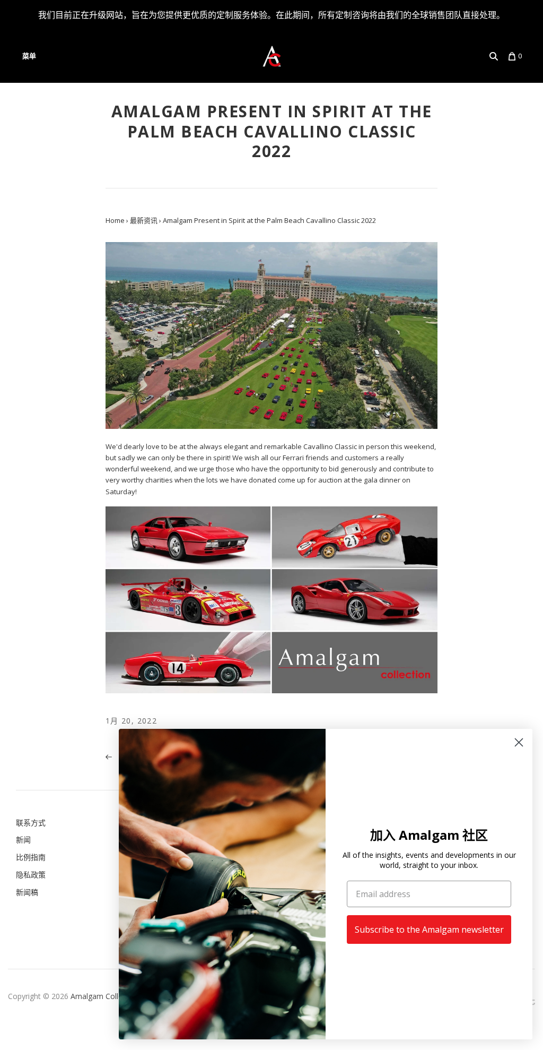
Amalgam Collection (105, 996)
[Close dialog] (519, 742)
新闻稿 (27, 892)
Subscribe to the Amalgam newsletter (429, 929)
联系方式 (31, 822)
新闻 (23, 839)
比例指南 (31, 857)
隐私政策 (31, 875)
